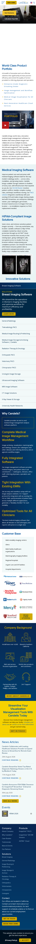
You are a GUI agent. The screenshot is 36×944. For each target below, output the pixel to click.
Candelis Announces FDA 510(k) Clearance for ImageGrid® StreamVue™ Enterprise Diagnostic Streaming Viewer (18, 787)
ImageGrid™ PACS (25, 831)
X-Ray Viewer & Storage (11, 399)
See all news (10, 801)
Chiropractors (6, 890)
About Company (7, 831)
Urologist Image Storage (11, 374)
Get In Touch (18, 731)
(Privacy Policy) (11, 940)
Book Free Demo (11, 924)
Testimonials (6, 842)
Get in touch (9, 919)
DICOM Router (17, 188)
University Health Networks (12, 406)
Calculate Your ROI (11, 19)
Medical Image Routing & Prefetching (16, 333)
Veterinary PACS (8, 361)
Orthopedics (6, 883)
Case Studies (6, 838)
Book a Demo (11, 2)
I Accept (25, 940)
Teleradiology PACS (9, 327)
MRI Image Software (9, 387)
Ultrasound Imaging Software (13, 380)
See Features (9, 13)
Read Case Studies (26, 616)
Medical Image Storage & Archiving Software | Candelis (15, 341)
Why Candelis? (7, 835)
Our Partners (6, 849)
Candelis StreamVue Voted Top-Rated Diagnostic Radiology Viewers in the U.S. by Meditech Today (17, 769)
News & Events (7, 846)
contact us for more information (23, 724)
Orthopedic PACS (8, 355)
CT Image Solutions (9, 393)
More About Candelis (18, 696)
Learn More (9, 314)
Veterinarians (6, 886)
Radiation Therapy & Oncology (13, 348)
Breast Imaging (7, 857)
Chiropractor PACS (9, 367)
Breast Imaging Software (11, 286)
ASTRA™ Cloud (24, 841)
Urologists (5, 893)
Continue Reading (10, 760)
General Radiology (9, 321)
